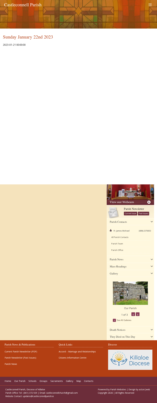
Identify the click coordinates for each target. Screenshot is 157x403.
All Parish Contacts (119, 237)
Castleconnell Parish (23, 4)
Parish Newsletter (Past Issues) (20, 358)
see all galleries (124, 320)
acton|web (144, 389)
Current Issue (130, 213)
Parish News (11, 364)
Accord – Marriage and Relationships (77, 352)
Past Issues (143, 213)
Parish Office (117, 250)
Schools (32, 381)
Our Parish (130, 308)
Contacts (88, 381)
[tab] (130, 221)
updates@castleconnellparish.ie (38, 396)
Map (78, 381)
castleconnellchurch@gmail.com (62, 392)
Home (8, 381)
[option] (130, 296)
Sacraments (56, 381)
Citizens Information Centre (72, 358)
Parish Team (117, 243)
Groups (43, 381)
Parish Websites (118, 389)
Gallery (69, 381)
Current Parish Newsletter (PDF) (21, 352)
